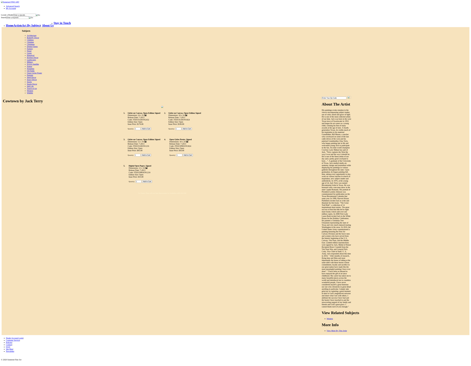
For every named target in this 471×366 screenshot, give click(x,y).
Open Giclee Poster (34, 73)
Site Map (9, 349)
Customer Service (13, 340)
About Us (48, 25)
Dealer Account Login (14, 338)
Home (9, 25)
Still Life (30, 86)
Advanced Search (13, 6)
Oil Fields (30, 71)
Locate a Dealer (7, 15)
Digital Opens (32, 47)
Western (30, 91)
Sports (29, 82)
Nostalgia (30, 69)
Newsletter (10, 351)
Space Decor (32, 80)
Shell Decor (31, 77)
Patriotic (30, 75)
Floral (29, 51)
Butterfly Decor (33, 38)
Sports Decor (32, 84)
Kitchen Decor (32, 58)
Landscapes (31, 60)
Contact (9, 345)
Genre (29, 53)
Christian (30, 42)
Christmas (31, 44)
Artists (17, 25)
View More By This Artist (337, 331)
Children (30, 40)
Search (3, 17)
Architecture (31, 35)
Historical (30, 55)
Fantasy (30, 49)
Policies (9, 342)
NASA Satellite (33, 64)
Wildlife (30, 93)
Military (30, 62)
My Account (11, 8)
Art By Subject (31, 25)
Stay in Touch (62, 23)
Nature (29, 66)
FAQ (8, 347)
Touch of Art (32, 88)
